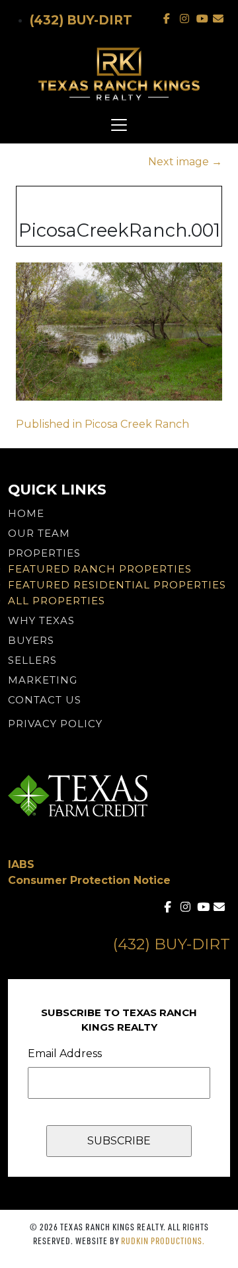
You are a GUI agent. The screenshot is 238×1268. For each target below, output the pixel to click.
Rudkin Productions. (163, 1240)
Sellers (32, 660)
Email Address (65, 1053)
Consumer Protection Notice (89, 880)
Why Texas (41, 620)
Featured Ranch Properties (100, 569)
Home (26, 513)
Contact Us (44, 699)
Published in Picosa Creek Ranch (102, 424)
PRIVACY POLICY (55, 723)
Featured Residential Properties (117, 584)
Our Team (39, 533)
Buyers (31, 640)
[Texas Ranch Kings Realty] (119, 74)
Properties (44, 553)
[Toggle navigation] (119, 125)
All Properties (56, 600)
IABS (21, 864)
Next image (185, 161)
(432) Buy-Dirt (81, 20)
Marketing (42, 680)
